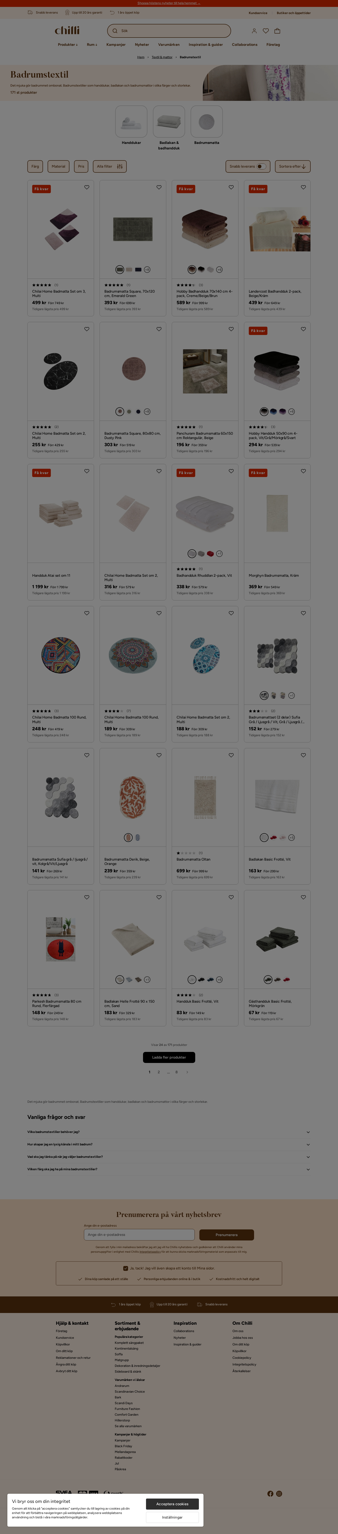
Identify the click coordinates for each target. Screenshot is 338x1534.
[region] (105, 1510)
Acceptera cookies (172, 1504)
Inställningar (172, 1517)
